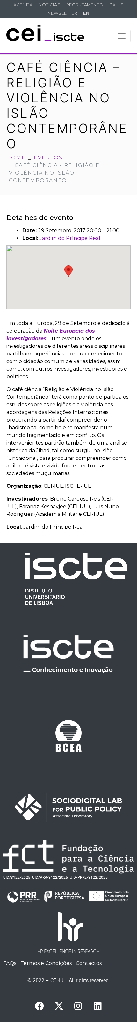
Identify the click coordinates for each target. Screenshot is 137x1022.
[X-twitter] (59, 1006)
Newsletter (62, 13)
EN (86, 13)
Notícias (49, 5)
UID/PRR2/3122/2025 (89, 877)
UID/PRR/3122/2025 (50, 877)
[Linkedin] (98, 1006)
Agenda (23, 5)
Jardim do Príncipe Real (70, 238)
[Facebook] (39, 1006)
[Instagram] (78, 1006)
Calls (116, 5)
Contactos (89, 963)
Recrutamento (85, 5)
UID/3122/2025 (16, 877)
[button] (68, 271)
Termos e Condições (46, 963)
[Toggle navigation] (122, 36)
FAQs (9, 963)
